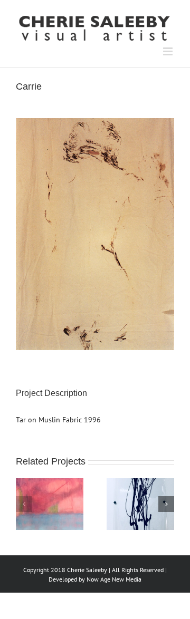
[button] (24, 504)
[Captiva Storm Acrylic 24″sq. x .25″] (49, 483)
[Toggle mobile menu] (168, 51)
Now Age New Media (114, 579)
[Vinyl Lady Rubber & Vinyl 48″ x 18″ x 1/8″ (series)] (140, 483)
